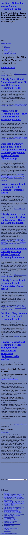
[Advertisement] (14, 31)
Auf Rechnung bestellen (10, 53)
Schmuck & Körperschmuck (11, 519)
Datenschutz (7, 47)
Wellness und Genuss (9, 525)
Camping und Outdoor (9, 504)
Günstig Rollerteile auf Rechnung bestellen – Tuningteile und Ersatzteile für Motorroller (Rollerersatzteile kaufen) (13, 350)
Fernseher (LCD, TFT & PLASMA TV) (14, 507)
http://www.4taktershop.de (9, 379)
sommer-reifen (12, 243)
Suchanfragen (7, 531)
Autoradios (23, 105)
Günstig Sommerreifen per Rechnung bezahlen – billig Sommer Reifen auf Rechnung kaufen (13, 218)
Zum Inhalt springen (6, 43)
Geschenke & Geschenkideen (11, 510)
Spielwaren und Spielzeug (10, 521)
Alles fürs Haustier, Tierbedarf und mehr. (14, 497)
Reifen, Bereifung (11, 177)
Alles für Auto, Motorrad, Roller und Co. (12, 175)
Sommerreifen (20, 178)
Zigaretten (6, 529)
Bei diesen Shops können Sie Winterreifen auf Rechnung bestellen (14, 316)
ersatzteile (3, 309)
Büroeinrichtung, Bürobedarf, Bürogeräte (14, 503)
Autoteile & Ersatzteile (21, 138)
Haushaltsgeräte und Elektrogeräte (12, 511)
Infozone (6, 50)
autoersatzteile (18, 308)
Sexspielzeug (7, 526)
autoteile (24, 308)
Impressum (6, 49)
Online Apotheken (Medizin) (11, 528)
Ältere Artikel (5, 432)
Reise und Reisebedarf (9, 518)
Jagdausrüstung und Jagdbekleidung (12, 512)
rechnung (6, 243)
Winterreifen (4, 180)
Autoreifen (3, 177)
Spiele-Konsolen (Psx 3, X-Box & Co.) (13, 508)
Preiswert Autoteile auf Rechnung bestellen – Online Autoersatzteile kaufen (13, 188)
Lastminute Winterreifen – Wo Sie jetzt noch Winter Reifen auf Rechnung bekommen (14, 253)
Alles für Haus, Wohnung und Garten (13, 496)
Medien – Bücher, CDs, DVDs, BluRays (14, 514)
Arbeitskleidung (8, 500)
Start (5, 46)
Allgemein (6, 493)
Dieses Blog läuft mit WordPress (9, 533)
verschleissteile (9, 309)
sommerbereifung (21, 243)
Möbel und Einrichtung (9, 517)
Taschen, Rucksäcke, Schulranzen (12, 524)
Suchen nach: (4, 479)
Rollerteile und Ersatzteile (20, 424)
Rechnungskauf (7, 52)
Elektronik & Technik (9, 505)
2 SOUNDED (8, 67)
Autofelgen (10, 178)
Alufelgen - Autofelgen (14, 105)
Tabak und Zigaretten (9, 522)
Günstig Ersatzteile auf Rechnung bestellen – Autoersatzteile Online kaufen (13, 284)
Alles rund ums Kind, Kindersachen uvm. (14, 498)
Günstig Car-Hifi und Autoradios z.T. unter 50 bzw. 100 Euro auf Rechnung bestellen (13, 83)
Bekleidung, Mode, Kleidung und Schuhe (14, 501)
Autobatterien (11, 138)
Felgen (15, 178)
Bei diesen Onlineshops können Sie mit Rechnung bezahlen (13, 6)
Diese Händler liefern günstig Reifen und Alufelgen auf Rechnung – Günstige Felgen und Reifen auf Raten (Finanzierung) (13, 151)
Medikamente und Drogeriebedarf (12, 515)
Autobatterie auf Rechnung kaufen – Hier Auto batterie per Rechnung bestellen (14, 115)
